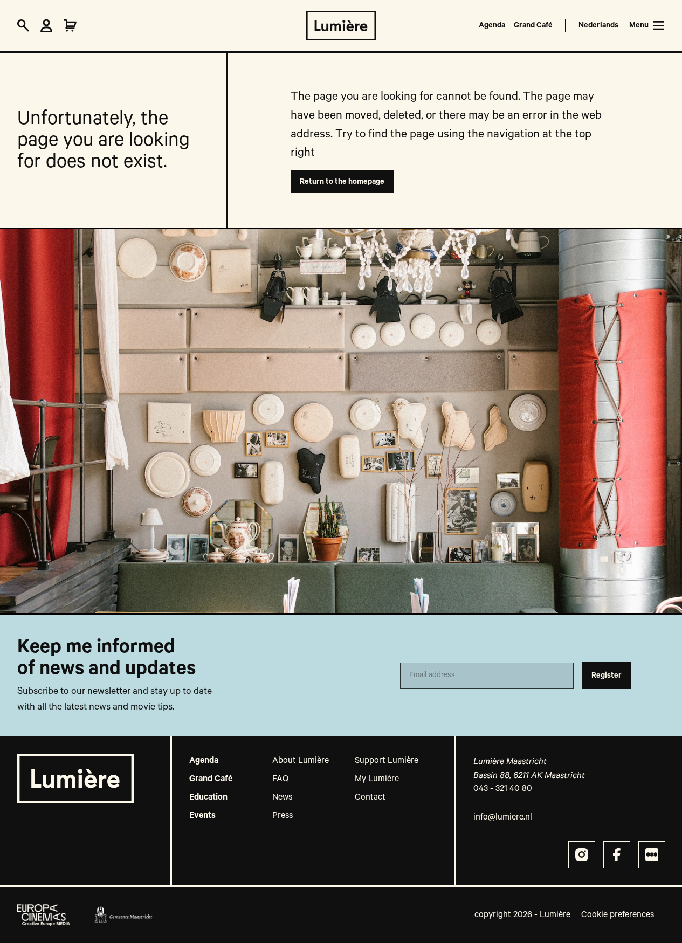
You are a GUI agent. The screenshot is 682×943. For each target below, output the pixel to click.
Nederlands (598, 25)
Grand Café (533, 25)
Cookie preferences (617, 915)
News (282, 797)
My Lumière (377, 779)
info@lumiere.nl (502, 817)
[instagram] (582, 855)
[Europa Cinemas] (43, 915)
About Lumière (300, 761)
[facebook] (617, 855)
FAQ (280, 779)
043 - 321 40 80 (502, 789)
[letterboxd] (652, 855)
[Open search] (23, 25)
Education (208, 797)
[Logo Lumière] (341, 25)
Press (282, 816)
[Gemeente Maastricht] (123, 915)
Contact (370, 797)
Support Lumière (386, 761)
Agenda (492, 25)
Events (202, 816)
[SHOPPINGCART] (70, 25)
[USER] (46, 25)
